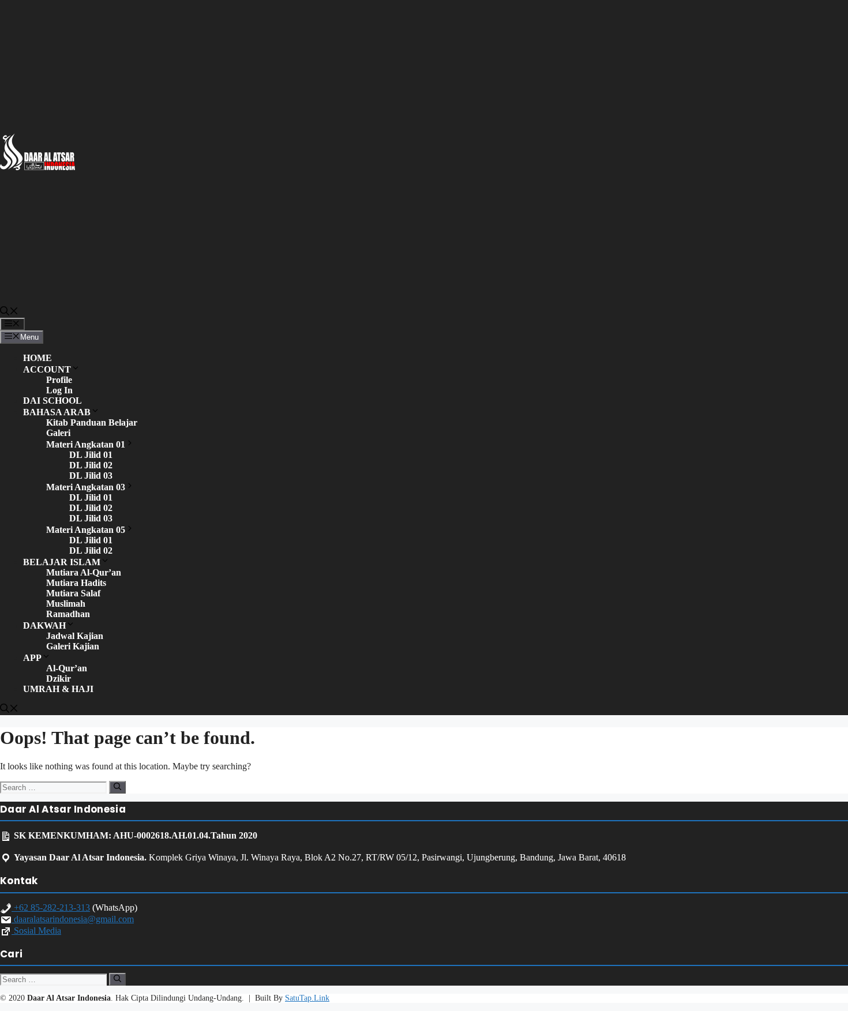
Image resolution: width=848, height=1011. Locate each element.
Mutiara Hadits (76, 583)
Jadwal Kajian (74, 636)
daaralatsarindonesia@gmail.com (73, 919)
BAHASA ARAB (57, 412)
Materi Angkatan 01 (85, 444)
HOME (37, 358)
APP (32, 658)
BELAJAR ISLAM (61, 562)
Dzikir (58, 678)
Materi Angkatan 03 (85, 487)
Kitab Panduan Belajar (91, 422)
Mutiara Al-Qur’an (83, 572)
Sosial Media (36, 930)
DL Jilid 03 (90, 475)
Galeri (58, 433)
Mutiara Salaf (73, 593)
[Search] (117, 787)
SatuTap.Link (307, 998)
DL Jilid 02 (90, 465)
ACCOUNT (47, 369)
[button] (9, 312)
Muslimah (65, 603)
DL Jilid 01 (90, 455)
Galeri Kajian (72, 646)
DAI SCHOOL (52, 400)
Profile (59, 380)
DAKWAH (44, 625)
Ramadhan (68, 614)
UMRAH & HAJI (58, 689)
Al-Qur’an (66, 668)
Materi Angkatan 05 (85, 530)
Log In (59, 390)
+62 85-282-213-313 (51, 907)
